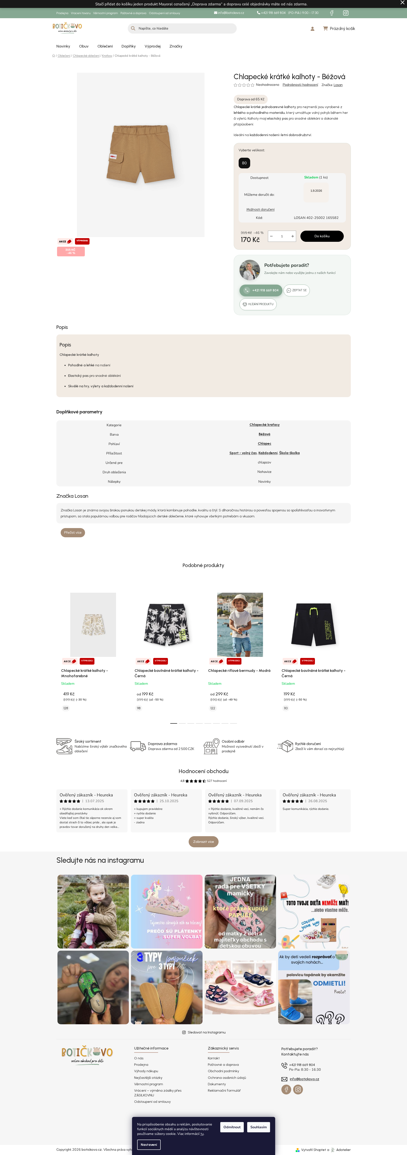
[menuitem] (63, 46)
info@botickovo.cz (230, 13)
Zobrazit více (203, 842)
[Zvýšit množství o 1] (292, 236)
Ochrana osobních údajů (227, 1078)
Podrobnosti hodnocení (300, 84)
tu (202, 1134)
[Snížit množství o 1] (271, 236)
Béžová (264, 434)
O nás (138, 1058)
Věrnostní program (105, 13)
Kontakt (214, 1058)
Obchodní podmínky (223, 1071)
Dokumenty (217, 1084)
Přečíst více (73, 532)
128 (65, 708)
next (347, 655)
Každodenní (268, 453)
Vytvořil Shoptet (313, 1150)
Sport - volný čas (243, 453)
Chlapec (264, 443)
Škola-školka (289, 453)
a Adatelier (339, 1150)
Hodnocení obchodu (203, 771)
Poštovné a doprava (133, 13)
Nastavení (149, 1145)
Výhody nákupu (146, 1071)
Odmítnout (232, 1127)
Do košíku (322, 236)
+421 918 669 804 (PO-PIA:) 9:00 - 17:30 (289, 13)
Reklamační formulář (224, 1090)
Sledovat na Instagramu (207, 1032)
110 (286, 708)
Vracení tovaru (81, 13)
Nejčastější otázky (148, 1078)
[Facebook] (332, 13)
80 (244, 163)
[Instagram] (346, 13)
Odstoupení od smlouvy (164, 13)
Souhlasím (258, 1127)
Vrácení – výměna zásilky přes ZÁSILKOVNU (157, 1092)
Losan (338, 85)
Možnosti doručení (260, 209)
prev (59, 655)
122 (212, 708)
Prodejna (62, 13)
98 (139, 708)
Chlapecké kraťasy (265, 425)
